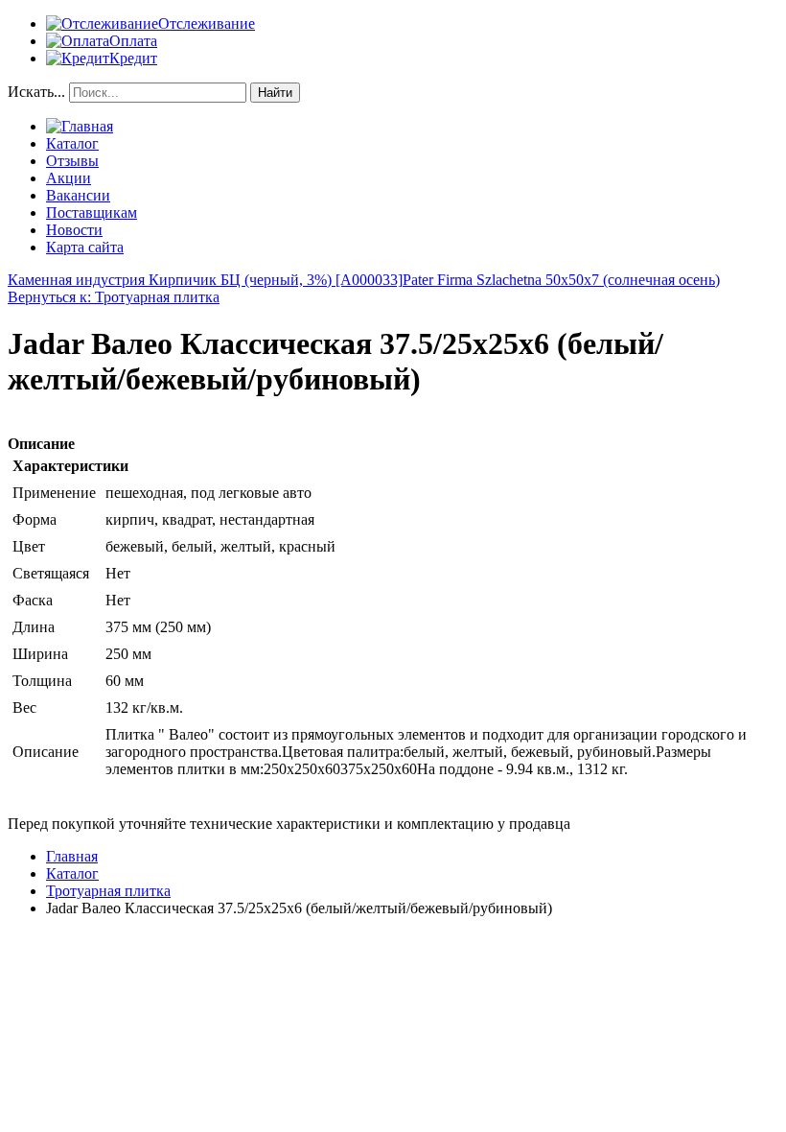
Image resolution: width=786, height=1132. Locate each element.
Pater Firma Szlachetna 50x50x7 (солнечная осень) (561, 279)
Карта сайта (85, 247)
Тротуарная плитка (108, 891)
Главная (72, 856)
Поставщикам (91, 212)
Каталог (72, 143)
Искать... (36, 91)
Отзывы (72, 161)
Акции (68, 178)
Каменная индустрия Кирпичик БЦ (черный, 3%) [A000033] (205, 279)
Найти (275, 92)
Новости (74, 230)
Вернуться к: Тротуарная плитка (114, 297)
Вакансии (78, 195)
